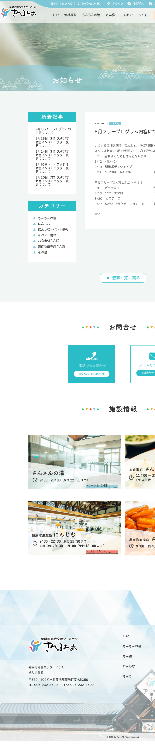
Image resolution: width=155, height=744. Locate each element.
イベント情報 (47, 235)
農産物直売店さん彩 (51, 247)
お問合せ (139, 4)
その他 (42, 252)
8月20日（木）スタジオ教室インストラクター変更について (52, 181)
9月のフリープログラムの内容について (53, 131)
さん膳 (110, 15)
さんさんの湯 (91, 15)
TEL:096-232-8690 (43, 685)
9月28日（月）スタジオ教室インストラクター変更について (52, 142)
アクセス (118, 4)
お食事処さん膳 (48, 241)
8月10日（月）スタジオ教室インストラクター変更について (52, 168)
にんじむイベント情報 (53, 229)
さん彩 (142, 15)
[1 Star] (96, 214)
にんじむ (127, 15)
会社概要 (70, 15)
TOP (56, 15)
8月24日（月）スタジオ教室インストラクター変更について (52, 155)
